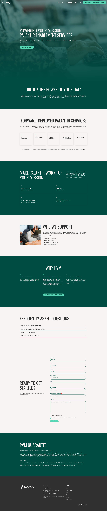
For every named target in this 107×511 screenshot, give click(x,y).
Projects (68, 488)
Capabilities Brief (26, 47)
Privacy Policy (69, 499)
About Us (68, 485)
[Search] (81, 2)
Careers (68, 497)
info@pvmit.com (46, 488)
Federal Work (69, 490)
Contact (68, 495)
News (67, 492)
